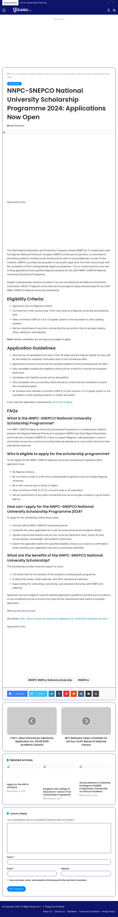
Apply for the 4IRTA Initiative (18, 786)
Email (10, 868)
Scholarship (22, 74)
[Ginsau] (23, 10)
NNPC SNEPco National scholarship (51, 679)
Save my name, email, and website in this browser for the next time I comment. (48, 880)
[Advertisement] (59, 42)
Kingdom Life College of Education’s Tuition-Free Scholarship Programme (57, 791)
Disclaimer (72, 911)
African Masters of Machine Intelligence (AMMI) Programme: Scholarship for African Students (95, 787)
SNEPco (84, 679)
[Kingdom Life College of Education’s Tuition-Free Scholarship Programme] (59, 775)
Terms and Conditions (89, 911)
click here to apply (62, 402)
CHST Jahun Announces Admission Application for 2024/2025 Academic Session (63, 618)
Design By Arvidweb (54, 906)
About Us (47, 911)
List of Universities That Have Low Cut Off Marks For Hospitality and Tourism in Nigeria (62, 2)
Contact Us (59, 911)
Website (65, 868)
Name (10, 857)
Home (12, 74)
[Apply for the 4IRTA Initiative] (23, 773)
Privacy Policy (108, 911)
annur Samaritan (16, 125)
